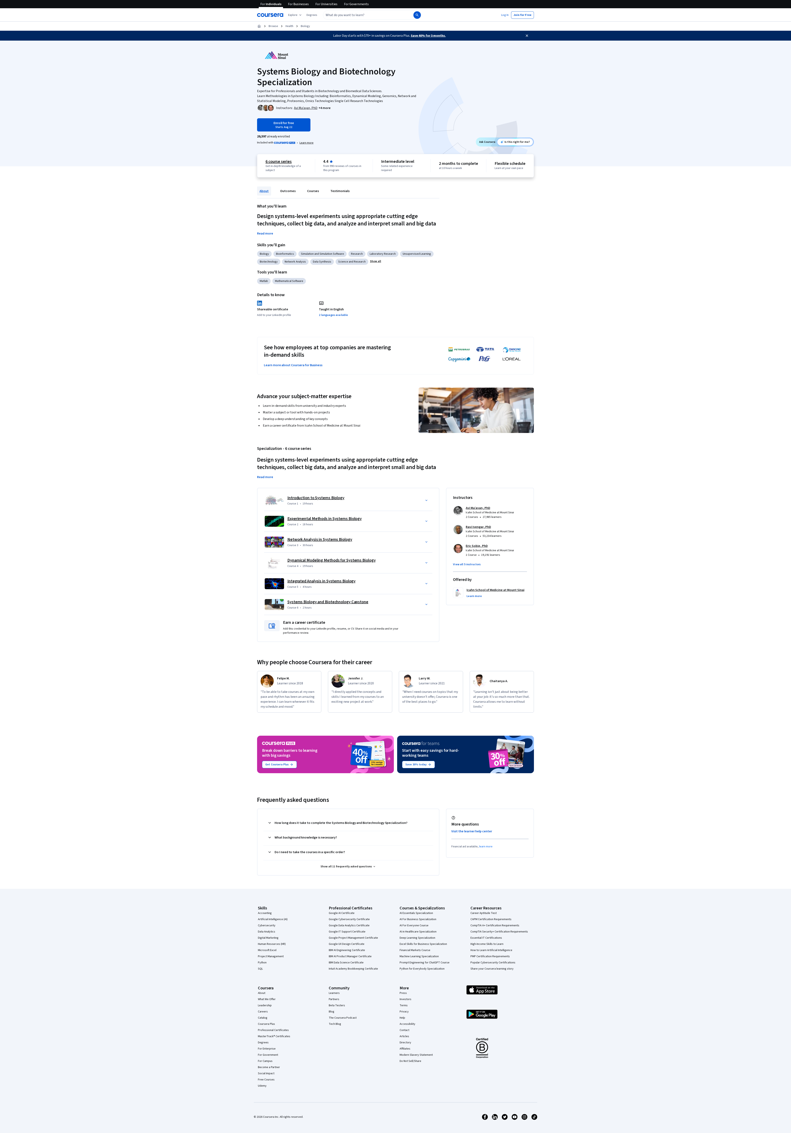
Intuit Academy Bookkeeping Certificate (353, 969)
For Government (268, 1055)
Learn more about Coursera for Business (293, 365)
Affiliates (405, 1049)
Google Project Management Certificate (353, 938)
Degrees (263, 1042)
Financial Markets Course (415, 950)
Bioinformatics (285, 254)
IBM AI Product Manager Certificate (350, 956)
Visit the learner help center (471, 831)
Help (402, 1018)
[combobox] (363, 15)
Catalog (262, 1018)
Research (357, 254)
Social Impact (266, 1073)
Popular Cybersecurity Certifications (492, 963)
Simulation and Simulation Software (322, 254)
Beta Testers (337, 1005)
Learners (334, 993)
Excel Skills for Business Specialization (423, 944)
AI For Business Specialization (418, 919)
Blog (331, 1012)
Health (289, 26)
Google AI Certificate (342, 913)
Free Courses (266, 1080)
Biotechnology (269, 262)
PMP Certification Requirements (490, 956)
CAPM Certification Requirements (490, 919)
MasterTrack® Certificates (274, 1036)
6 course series (279, 161)
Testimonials (340, 191)
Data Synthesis (322, 262)
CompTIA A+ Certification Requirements (494, 925)
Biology (305, 26)
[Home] (259, 26)
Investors (405, 999)
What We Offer (267, 999)
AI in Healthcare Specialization (418, 932)
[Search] (417, 15)
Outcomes (288, 191)
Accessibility (407, 1024)
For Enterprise (267, 1049)
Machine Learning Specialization (419, 956)
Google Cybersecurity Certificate (349, 919)
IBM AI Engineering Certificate (347, 950)
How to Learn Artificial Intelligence (491, 950)
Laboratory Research (383, 254)
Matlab (264, 281)
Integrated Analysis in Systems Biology (321, 581)
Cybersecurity (266, 925)
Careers (263, 1012)
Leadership (265, 1005)
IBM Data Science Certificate (346, 963)
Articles (404, 1036)
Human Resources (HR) (272, 944)
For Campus (265, 1061)
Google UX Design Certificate (346, 944)
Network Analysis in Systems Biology (319, 539)
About (264, 191)
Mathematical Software (289, 281)
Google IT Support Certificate (347, 932)
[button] (312, 15)
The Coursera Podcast (343, 1018)
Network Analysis (295, 262)
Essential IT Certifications (486, 938)
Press (403, 993)
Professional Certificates (273, 1030)
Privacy (404, 1012)
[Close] (527, 35)
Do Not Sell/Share (410, 1061)
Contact (404, 1030)
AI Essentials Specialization (416, 913)
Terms (404, 1005)
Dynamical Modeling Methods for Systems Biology (331, 560)
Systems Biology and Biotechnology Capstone (327, 602)
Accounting (265, 913)
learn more (486, 846)
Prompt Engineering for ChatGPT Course (424, 963)
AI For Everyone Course (414, 925)
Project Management (271, 956)
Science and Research (352, 262)
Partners (334, 999)
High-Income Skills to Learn (486, 944)
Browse (273, 26)
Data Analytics (266, 932)
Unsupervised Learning (417, 254)
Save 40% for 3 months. (428, 35)
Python (262, 963)
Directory (405, 1042)
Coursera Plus (266, 1024)
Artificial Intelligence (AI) (273, 919)
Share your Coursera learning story (492, 969)
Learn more (307, 143)
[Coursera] (270, 15)
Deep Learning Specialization (417, 938)
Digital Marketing (268, 938)
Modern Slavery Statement (416, 1055)
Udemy (262, 1086)
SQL (260, 969)
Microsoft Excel (267, 950)
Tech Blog (335, 1024)
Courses (313, 191)
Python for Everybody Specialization (422, 969)
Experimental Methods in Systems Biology (324, 519)
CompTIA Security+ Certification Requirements (499, 932)
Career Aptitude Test (483, 913)
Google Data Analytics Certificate (349, 925)
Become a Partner (269, 1067)
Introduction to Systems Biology (315, 498)
